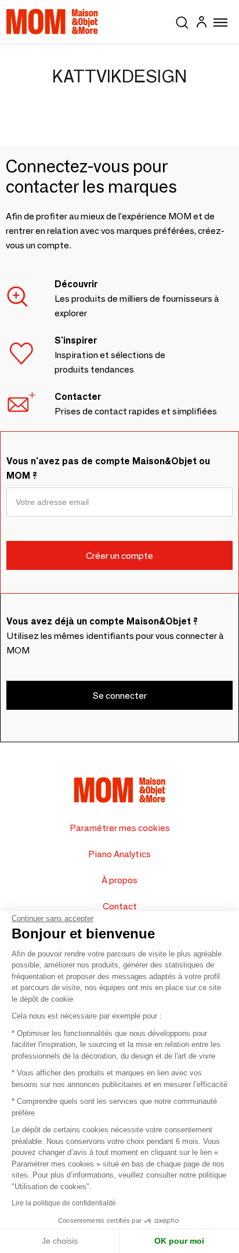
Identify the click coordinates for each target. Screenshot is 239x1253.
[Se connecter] (201, 23)
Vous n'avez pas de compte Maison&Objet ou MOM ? (108, 468)
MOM (52, 21)
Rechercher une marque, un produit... (182, 20)
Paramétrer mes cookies (120, 827)
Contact (120, 906)
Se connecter (120, 695)
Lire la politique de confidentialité (64, 1203)
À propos (119, 880)
